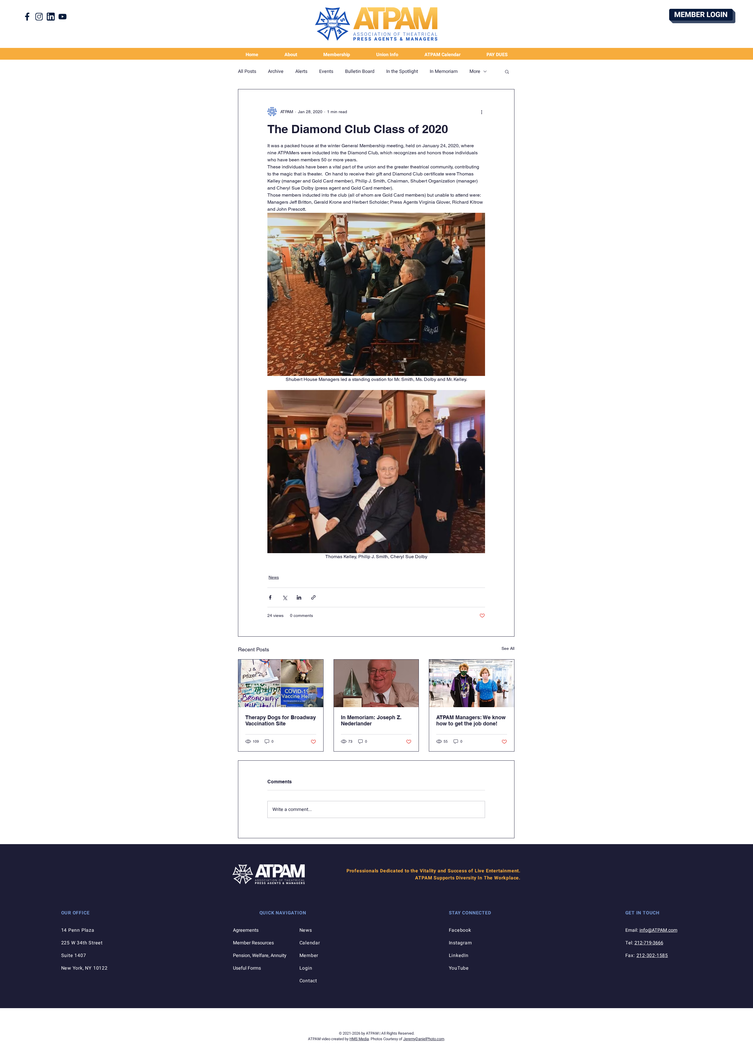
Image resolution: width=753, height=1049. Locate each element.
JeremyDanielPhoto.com (423, 1039)
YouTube (459, 968)
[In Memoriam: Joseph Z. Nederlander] (376, 683)
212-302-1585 (652, 955)
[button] (387, 55)
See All (508, 648)
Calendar (309, 942)
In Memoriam (444, 71)
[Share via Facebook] (270, 597)
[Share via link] (313, 597)
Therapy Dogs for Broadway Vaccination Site (280, 720)
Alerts (301, 71)
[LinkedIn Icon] (51, 17)
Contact (308, 980)
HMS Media (359, 1039)
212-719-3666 (648, 942)
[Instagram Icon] (39, 17)
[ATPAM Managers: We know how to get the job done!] (471, 683)
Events (326, 71)
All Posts (247, 71)
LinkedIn (459, 955)
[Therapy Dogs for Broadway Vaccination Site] (280, 683)
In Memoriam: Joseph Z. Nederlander (371, 720)
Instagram (460, 942)
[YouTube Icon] (62, 17)
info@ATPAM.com (658, 930)
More (474, 71)
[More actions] (481, 111)
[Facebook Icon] (27, 17)
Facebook (460, 930)
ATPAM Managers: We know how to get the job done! (471, 720)
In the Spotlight (402, 71)
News (274, 577)
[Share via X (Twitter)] (284, 597)
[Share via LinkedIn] (299, 597)
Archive (276, 71)
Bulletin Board (359, 71)
